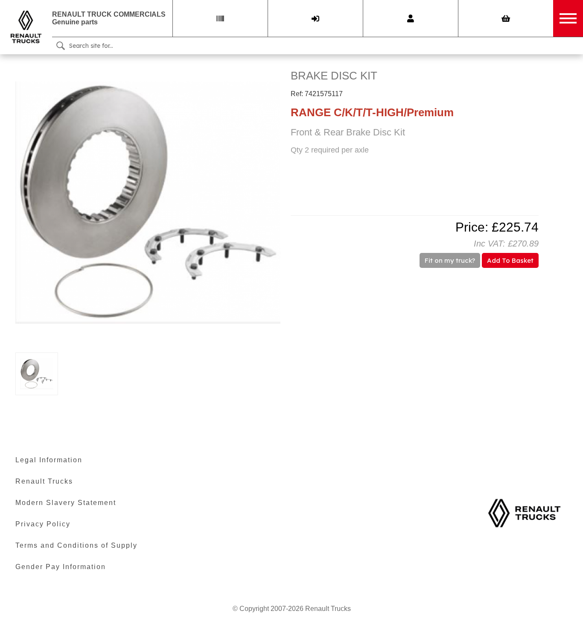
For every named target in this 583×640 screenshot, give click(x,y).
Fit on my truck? (450, 260)
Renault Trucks (44, 481)
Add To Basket (510, 260)
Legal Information (48, 460)
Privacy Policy (42, 524)
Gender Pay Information (60, 566)
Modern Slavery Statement (65, 502)
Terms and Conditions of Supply (76, 545)
